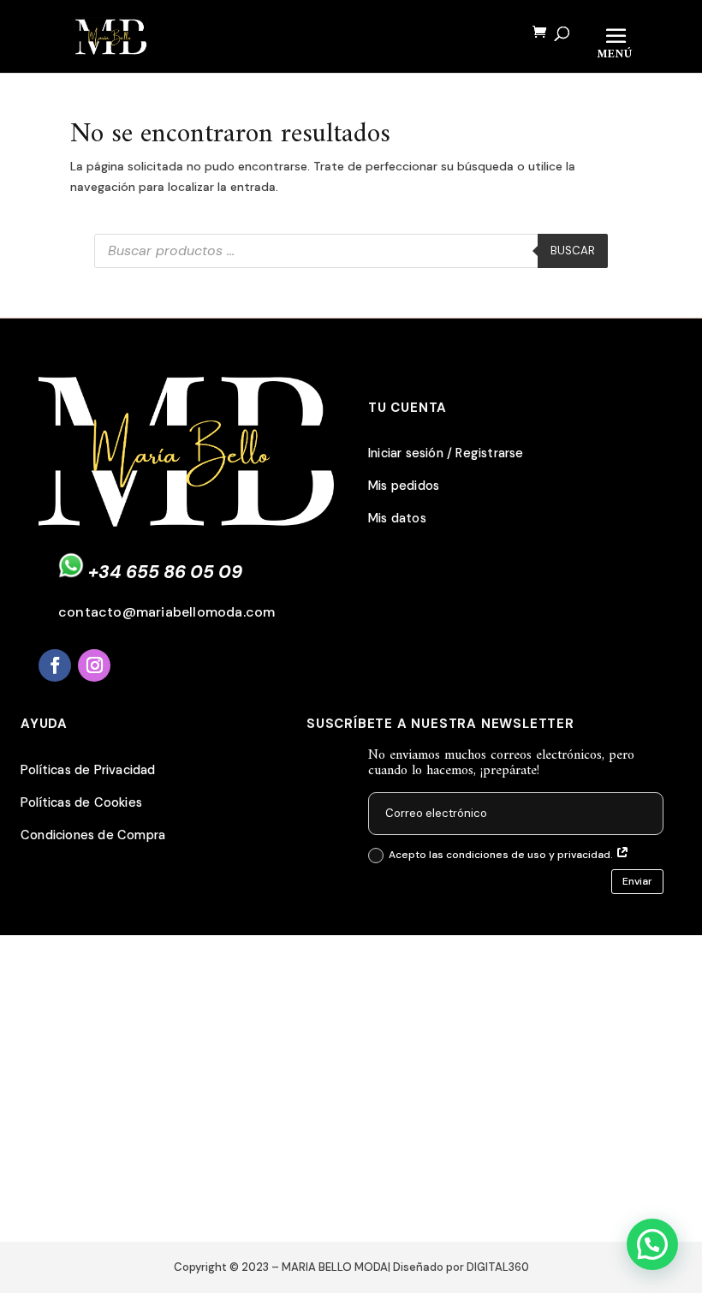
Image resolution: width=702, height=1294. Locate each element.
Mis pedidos (403, 486)
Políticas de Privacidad (88, 770)
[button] (652, 1244)
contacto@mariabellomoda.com (166, 612)
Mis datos (397, 518)
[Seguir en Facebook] (55, 665)
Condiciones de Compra (93, 835)
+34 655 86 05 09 (165, 572)
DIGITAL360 (498, 1267)
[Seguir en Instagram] (94, 665)
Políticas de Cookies (81, 803)
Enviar (637, 881)
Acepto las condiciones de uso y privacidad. (502, 855)
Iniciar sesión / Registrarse (446, 453)
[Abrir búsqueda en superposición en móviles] (351, 251)
